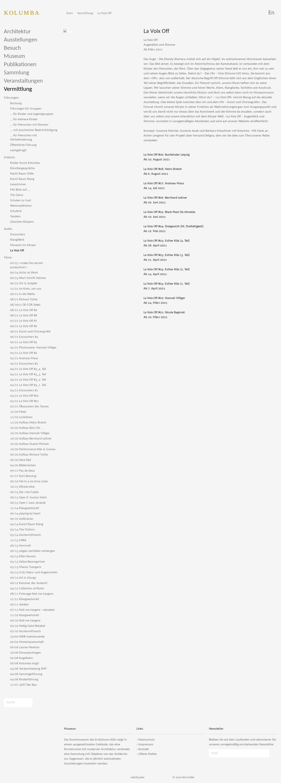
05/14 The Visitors (22, 529)
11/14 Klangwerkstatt (24, 508)
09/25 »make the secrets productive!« (26, 265)
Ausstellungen (20, 40)
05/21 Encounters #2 (24, 363)
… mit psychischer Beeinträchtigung (33, 130)
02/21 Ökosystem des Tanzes (29, 406)
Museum (14, 56)
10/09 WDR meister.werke (27, 636)
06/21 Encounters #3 (24, 337)
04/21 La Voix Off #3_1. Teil (28, 385)
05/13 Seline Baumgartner (27, 561)
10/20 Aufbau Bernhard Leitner (31, 438)
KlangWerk (17, 239)
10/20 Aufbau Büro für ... (26, 428)
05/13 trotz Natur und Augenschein (34, 572)
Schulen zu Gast (20, 200)
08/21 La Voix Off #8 (23, 315)
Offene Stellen (147, 754)
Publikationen (20, 65)
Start (69, 13)
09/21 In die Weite (22, 294)
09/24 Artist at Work (24, 272)
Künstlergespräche (22, 168)
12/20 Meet (18, 411)
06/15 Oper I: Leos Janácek (28, 502)
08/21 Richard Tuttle (23, 299)
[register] (273, 753)
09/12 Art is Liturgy (23, 577)
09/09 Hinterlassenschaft (27, 642)
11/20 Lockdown (21, 417)
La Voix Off (104, 13)
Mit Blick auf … (20, 189)
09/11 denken (19, 604)
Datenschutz (146, 739)
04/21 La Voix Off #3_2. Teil (28, 379)
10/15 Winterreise (22, 486)
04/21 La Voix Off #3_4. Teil (28, 369)
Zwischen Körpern (22, 221)
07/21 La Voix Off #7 (23, 320)
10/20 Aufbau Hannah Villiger (30, 433)
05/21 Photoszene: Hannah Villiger (33, 347)
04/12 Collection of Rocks (27, 588)
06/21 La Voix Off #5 (23, 342)
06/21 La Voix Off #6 (23, 326)
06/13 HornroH (20, 545)
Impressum (145, 744)
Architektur (17, 32)
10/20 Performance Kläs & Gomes (32, 449)
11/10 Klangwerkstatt (24, 615)
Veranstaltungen (23, 81)
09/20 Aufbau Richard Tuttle (29, 454)
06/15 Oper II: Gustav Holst (28, 497)
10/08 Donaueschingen (25, 652)
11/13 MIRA (18, 540)
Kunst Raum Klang (22, 179)
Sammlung (16, 73)
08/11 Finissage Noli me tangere (31, 593)
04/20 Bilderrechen (23, 465)
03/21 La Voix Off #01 (24, 401)
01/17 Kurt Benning (23, 476)
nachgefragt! (18, 150)
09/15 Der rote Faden (24, 492)
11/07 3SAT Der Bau (23, 684)
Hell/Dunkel (137, 777)
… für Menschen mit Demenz (29, 124)
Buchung (16, 103)
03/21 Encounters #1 (24, 390)
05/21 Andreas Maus (24, 358)
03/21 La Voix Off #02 (24, 395)
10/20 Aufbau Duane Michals (29, 444)
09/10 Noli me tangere (25, 620)
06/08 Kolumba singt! (24, 663)
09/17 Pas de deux (22, 470)
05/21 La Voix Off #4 (23, 353)
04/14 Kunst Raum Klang (26, 524)
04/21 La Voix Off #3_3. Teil (28, 374)
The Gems (16, 195)
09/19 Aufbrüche (21, 519)
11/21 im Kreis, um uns (25, 288)
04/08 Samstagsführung (26, 674)
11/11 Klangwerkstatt (24, 599)
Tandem (15, 216)
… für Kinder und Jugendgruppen (31, 114)
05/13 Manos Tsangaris (25, 567)
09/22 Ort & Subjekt (23, 283)
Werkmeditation (21, 205)
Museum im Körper (23, 245)
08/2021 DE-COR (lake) (25, 304)
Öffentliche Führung (23, 145)
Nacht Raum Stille (22, 173)
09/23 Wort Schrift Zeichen (28, 278)
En (271, 13)
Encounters (17, 234)
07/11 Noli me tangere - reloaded (32, 610)
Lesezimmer (18, 184)
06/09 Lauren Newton (24, 647)
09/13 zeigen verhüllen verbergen (32, 551)
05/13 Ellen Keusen (23, 556)
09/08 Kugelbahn (21, 658)
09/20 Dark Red (20, 460)
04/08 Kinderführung (24, 679)
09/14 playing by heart (25, 513)
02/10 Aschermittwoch (25, 631)
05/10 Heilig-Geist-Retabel (27, 626)
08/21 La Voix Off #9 (23, 310)
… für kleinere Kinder (24, 119)
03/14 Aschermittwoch (25, 535)
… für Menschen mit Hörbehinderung (23, 137)
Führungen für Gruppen (25, 108)
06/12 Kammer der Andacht (28, 583)
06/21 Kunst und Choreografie (30, 331)
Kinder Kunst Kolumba (25, 163)
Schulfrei (16, 211)
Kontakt (143, 749)
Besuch (12, 48)
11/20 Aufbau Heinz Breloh (28, 422)
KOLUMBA (22, 13)
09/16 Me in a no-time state (29, 481)
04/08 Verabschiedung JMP (28, 668)
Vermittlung (85, 13)
